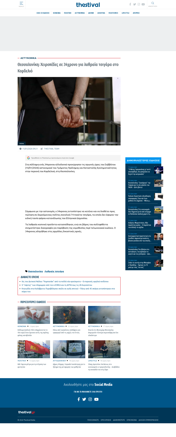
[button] (21, 3)
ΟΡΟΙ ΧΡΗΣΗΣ (106, 420)
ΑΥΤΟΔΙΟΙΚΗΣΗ (59, 361)
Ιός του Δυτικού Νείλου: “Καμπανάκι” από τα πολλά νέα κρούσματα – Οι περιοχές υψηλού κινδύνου (65, 281)
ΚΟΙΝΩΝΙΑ (22, 326)
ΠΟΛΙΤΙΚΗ (22, 361)
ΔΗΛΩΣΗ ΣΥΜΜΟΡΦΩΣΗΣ (148, 420)
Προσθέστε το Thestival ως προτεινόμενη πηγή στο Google (52, 158)
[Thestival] (88, 4)
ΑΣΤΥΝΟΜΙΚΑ (59, 326)
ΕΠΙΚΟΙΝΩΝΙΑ (132, 420)
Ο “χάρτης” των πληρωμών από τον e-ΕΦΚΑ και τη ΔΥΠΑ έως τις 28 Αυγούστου (57, 285)
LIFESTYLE (92, 361)
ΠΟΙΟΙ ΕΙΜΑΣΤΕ (93, 420)
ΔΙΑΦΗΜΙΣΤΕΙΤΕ (119, 420)
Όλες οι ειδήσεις (39, 4)
